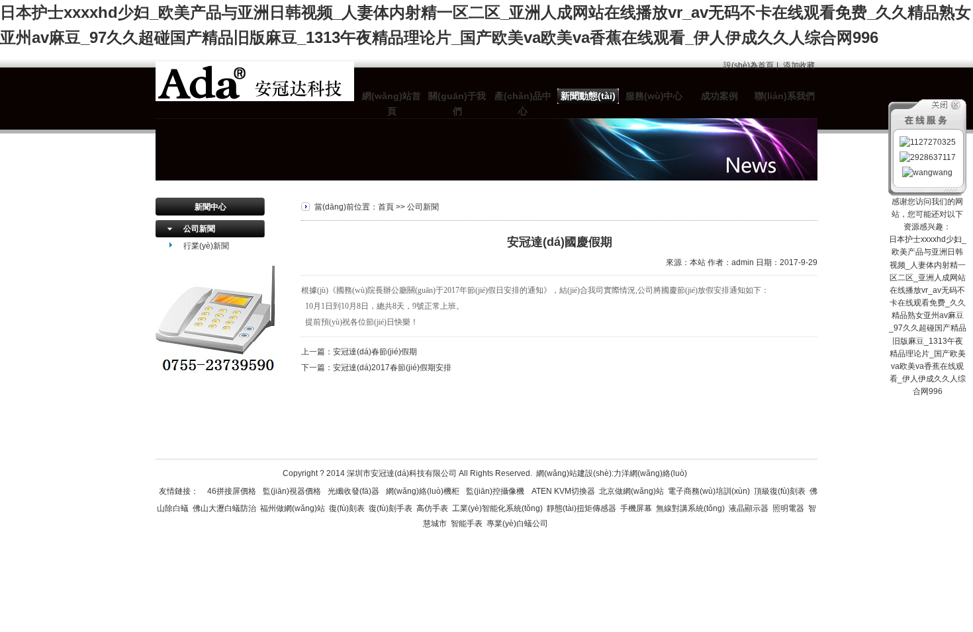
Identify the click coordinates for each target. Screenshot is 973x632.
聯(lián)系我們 (785, 96)
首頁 (386, 207)
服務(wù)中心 (654, 96)
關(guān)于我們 (457, 103)
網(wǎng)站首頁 (391, 103)
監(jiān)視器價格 (292, 491)
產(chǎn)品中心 (522, 103)
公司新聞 (199, 228)
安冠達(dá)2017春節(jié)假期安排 (392, 367)
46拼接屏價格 (231, 491)
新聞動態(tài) (588, 96)
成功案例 (719, 96)
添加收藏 (799, 65)
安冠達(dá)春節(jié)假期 (375, 351)
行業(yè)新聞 (206, 246)
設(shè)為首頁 (748, 65)
